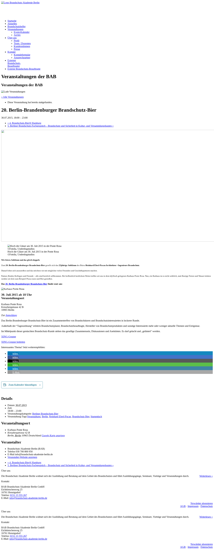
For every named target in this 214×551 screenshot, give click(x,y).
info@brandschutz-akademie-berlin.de (28, 498)
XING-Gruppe (8, 336)
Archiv (17, 35)
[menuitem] (110, 20)
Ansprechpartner (22, 57)
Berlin (45, 416)
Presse (17, 49)
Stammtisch (96, 416)
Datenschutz (207, 506)
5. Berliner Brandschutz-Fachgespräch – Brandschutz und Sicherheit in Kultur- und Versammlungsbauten (61, 126)
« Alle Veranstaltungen (12, 97)
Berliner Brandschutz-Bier (45, 413)
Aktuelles (12, 23)
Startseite (12, 20)
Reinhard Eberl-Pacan (60, 416)
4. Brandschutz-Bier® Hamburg (24, 123)
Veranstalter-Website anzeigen (22, 457)
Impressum (193, 506)
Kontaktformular (22, 54)
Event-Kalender (21, 32)
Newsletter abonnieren (202, 503)
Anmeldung (11, 315)
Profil (16, 40)
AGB (183, 506)
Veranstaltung (34, 416)
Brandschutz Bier (80, 416)
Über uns (12, 37)
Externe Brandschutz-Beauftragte (24, 69)
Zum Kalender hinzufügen (22, 384)
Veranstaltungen (15, 29)
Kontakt (12, 52)
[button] (13, 353)
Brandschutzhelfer (17, 26)
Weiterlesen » (206, 476)
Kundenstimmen (22, 46)
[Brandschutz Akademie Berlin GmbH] (107, 9)
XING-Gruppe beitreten (13, 342)
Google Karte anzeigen (53, 435)
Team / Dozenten (22, 43)
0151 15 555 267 (18, 495)
